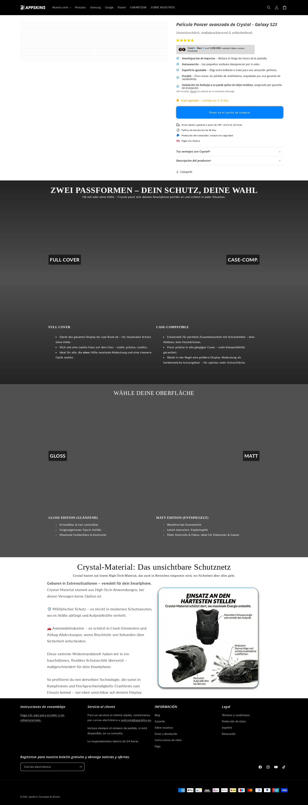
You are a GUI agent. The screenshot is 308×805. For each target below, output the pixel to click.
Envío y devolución (166, 733)
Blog (157, 715)
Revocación (229, 733)
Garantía (160, 721)
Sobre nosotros (164, 727)
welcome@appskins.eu (136, 720)
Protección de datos (234, 721)
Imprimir (227, 727)
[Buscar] (269, 7)
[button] (185, 40)
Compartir (186, 171)
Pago (157, 746)
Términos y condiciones (236, 715)
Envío (194, 91)
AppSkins (33, 797)
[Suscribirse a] (80, 767)
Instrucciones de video (168, 740)
